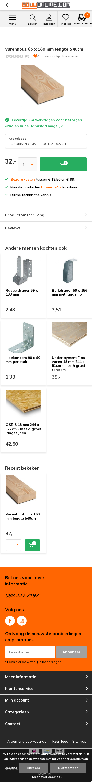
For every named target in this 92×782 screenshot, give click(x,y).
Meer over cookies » (47, 777)
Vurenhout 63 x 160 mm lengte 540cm (23, 516)
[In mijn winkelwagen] (32, 545)
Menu (12, 23)
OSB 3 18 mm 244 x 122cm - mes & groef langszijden (23, 428)
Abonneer (71, 651)
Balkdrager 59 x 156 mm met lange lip (69, 292)
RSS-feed (60, 741)
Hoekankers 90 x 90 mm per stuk (23, 359)
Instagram (22, 621)
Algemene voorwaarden (28, 741)
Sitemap (79, 741)
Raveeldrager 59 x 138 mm (22, 292)
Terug (7, 5)
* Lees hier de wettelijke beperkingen (33, 662)
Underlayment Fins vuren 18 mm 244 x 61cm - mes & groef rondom (68, 363)
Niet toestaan (68, 768)
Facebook (10, 621)
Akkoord (33, 768)
